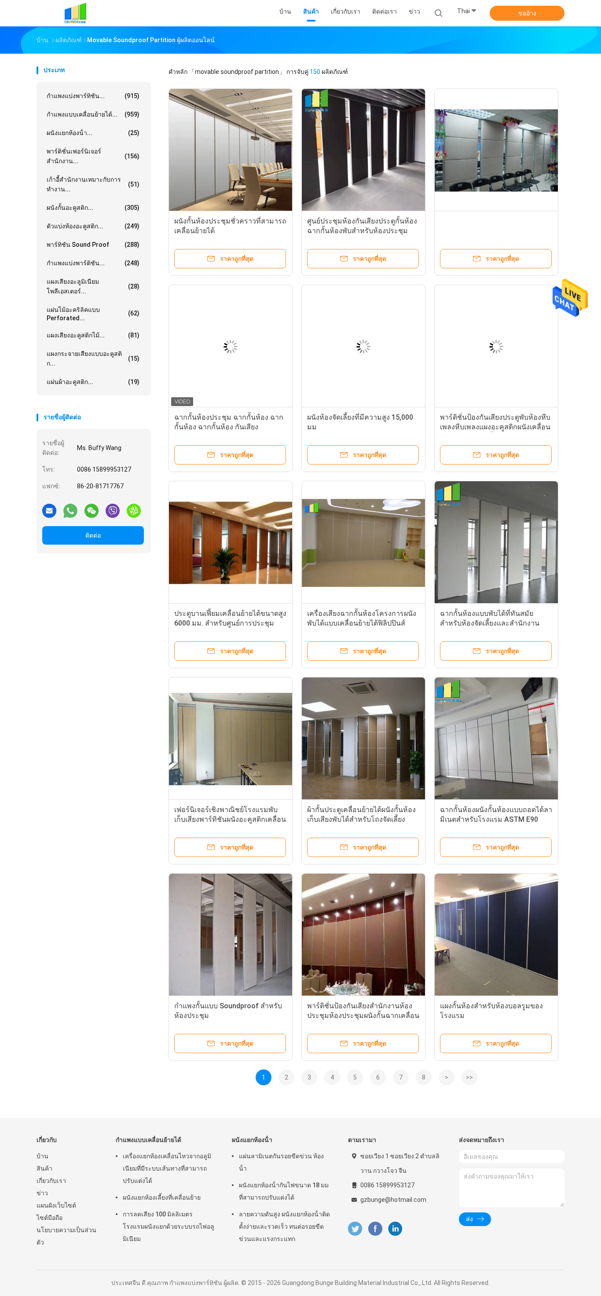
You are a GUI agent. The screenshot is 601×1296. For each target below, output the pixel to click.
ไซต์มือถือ (49, 1217)
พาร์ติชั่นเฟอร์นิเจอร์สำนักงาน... (93, 156)
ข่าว (42, 1193)
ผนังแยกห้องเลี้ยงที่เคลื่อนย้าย (162, 1197)
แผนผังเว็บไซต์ (56, 1205)
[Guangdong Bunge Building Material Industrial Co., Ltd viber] (113, 510)
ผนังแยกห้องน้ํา (252, 1139)
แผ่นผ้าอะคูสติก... (93, 381)
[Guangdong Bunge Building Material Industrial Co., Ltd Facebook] (375, 1229)
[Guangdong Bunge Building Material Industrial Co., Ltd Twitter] (355, 1229)
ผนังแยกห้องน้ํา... (93, 132)
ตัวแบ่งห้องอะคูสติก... (93, 226)
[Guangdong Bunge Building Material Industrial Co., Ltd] (75, 13)
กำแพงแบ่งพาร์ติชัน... (93, 263)
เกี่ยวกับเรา (51, 1180)
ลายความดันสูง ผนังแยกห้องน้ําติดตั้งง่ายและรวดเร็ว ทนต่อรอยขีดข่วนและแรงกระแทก (284, 1226)
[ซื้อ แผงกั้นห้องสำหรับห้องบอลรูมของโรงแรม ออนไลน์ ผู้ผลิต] (496, 935)
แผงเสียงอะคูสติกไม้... (93, 335)
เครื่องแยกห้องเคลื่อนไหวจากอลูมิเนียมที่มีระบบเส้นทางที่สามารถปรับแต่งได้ (167, 1168)
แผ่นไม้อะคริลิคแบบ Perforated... (93, 314)
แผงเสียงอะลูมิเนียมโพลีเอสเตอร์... (93, 286)
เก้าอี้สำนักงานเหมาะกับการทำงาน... (93, 184)
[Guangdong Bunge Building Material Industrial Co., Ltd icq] (134, 510)
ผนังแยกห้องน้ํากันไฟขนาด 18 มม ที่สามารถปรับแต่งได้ (284, 1191)
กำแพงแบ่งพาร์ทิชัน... (93, 95)
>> (469, 1077)
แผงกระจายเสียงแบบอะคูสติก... (93, 358)
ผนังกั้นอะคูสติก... (93, 207)
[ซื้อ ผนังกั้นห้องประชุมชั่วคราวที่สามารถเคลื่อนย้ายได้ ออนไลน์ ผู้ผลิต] (230, 150)
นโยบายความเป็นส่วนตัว (66, 1236)
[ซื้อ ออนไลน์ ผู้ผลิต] (496, 150)
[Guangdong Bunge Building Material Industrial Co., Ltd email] (49, 510)
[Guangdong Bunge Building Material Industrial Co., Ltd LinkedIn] (395, 1229)
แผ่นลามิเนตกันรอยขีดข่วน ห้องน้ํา (281, 1162)
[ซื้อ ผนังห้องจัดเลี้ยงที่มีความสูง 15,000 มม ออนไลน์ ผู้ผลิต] (363, 346)
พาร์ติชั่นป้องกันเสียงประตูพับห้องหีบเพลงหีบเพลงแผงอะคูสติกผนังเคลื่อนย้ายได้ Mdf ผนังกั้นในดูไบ (495, 427)
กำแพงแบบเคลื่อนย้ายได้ (148, 1139)
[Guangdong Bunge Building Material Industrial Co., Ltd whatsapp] (70, 510)
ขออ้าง (527, 13)
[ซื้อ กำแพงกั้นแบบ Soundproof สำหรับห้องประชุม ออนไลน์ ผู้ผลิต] (230, 935)
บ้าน (42, 1156)
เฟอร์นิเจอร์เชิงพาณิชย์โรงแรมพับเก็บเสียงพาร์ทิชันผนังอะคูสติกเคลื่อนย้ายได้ (230, 819)
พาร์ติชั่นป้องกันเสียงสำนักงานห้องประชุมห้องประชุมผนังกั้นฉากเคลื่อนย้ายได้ (363, 1015)
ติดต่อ (93, 535)
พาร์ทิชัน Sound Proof (93, 244)
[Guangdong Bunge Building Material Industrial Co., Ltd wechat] (91, 510)
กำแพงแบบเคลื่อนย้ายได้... (93, 114)
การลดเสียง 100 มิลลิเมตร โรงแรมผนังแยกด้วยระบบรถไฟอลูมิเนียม (168, 1226)
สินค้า (44, 1168)
